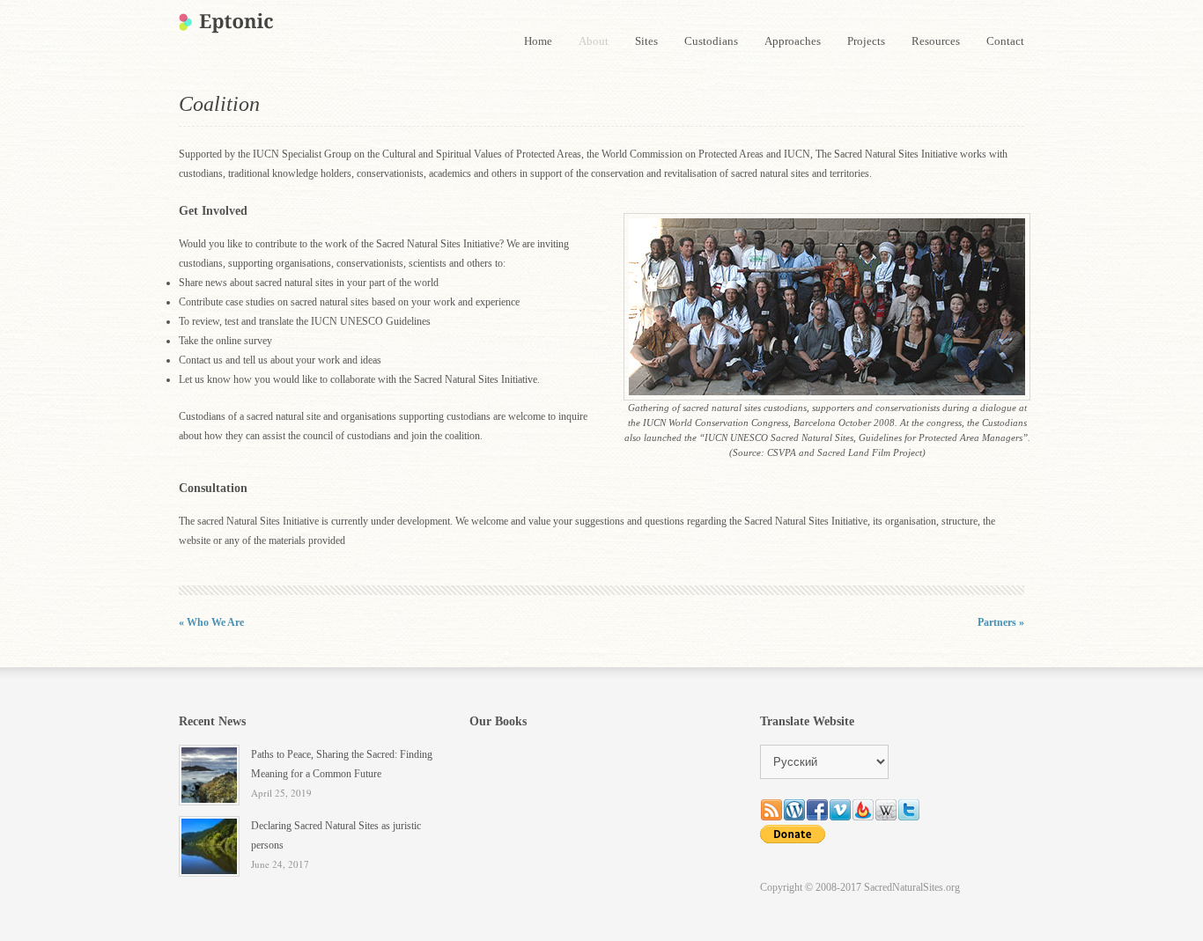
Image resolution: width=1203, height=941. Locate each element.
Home (538, 41)
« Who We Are (211, 622)
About (594, 41)
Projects (866, 41)
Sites (646, 41)
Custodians (711, 41)
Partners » (1001, 622)
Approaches (792, 41)
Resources (935, 41)
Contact (1005, 41)
